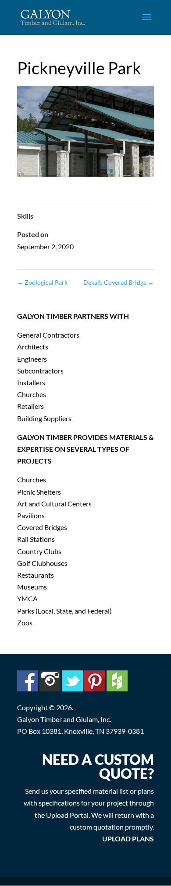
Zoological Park (42, 282)
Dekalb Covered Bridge (118, 282)
